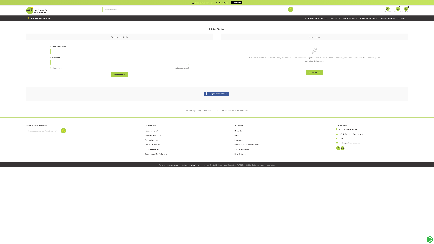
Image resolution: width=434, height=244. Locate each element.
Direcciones (239, 140)
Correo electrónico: (58, 47)
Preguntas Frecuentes (153, 135)
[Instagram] (342, 148)
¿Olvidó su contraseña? (181, 68)
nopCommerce (172, 165)
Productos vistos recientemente (247, 145)
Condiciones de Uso (152, 149)
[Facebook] (338, 148)
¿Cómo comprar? (151, 131)
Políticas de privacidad (153, 145)
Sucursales (402, 18)
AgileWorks (195, 165)
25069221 (341, 138)
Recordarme (57, 68)
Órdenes (238, 135)
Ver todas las (347, 129)
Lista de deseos (240, 154)
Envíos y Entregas (151, 140)
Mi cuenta (387, 12)
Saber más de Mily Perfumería (156, 154)
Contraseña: (55, 57)
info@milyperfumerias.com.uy (349, 143)
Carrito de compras (242, 149)
